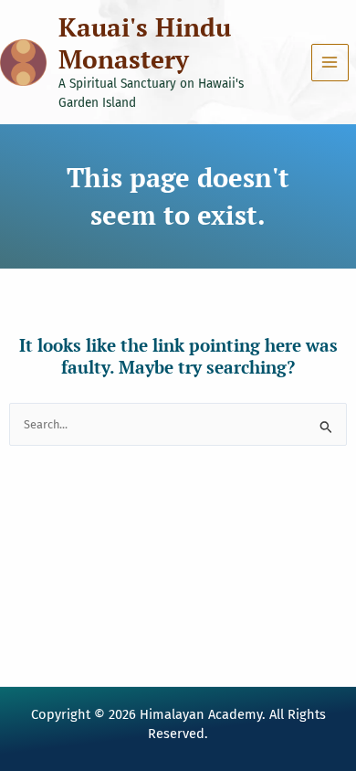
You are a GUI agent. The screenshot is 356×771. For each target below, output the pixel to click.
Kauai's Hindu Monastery (144, 43)
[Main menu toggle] (330, 62)
